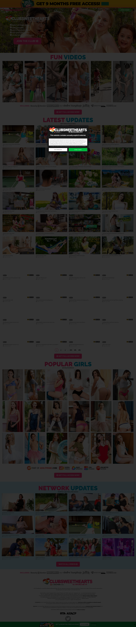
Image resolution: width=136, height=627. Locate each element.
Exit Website (58, 149)
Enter (78, 149)
